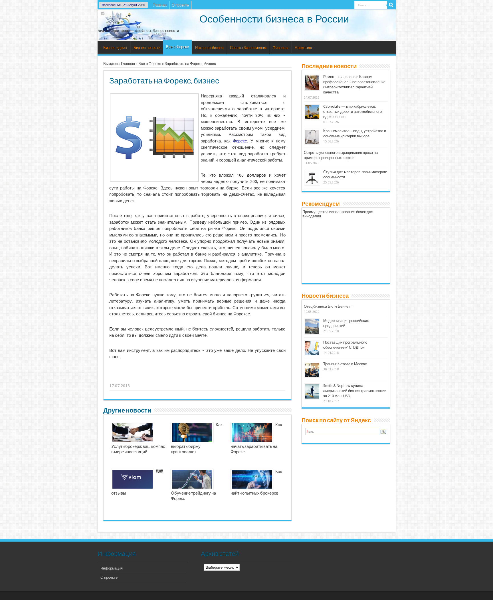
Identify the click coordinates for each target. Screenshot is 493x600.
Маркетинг (303, 48)
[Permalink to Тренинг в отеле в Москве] (312, 376)
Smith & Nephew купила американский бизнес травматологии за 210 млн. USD (354, 390)
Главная (160, 5)
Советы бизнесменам (248, 48)
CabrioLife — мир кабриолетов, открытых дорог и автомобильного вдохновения (352, 111)
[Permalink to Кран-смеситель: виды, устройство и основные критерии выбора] (312, 143)
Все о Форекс (177, 47)
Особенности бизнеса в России (274, 19)
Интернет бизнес (209, 48)
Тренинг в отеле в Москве (345, 364)
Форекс (240, 141)
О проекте (180, 5)
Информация (111, 568)
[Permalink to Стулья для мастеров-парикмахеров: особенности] (312, 184)
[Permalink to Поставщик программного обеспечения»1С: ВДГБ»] (312, 354)
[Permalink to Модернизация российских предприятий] (312, 333)
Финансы (280, 48)
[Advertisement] (197, 378)
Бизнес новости (147, 48)
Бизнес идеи (115, 48)
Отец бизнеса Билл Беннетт (328, 306)
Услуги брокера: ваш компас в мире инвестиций (138, 449)
